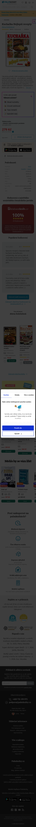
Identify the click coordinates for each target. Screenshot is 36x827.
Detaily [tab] (17, 395)
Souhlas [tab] (6, 395)
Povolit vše (18, 428)
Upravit (16, 433)
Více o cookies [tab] (29, 395)
